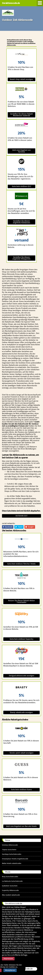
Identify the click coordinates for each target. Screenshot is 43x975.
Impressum (8, 959)
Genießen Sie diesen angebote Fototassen (21, 222)
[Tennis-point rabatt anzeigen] (21, 728)
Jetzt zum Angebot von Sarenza (21, 151)
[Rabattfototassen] (21, 196)
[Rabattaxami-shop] (21, 54)
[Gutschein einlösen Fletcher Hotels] (21, 539)
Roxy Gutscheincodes (10, 877)
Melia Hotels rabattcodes (11, 863)
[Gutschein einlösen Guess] (21, 765)
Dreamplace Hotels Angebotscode (15, 859)
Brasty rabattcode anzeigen (21, 712)
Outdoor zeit (21, 516)
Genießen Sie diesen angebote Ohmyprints (21, 258)
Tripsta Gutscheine (9, 850)
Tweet (20, 527)
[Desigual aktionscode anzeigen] (21, 651)
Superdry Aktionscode (10, 890)
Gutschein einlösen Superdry (21, 639)
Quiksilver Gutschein (10, 886)
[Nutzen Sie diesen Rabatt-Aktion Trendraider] (21, 575)
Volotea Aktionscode (10, 845)
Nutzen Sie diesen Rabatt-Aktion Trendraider (21, 601)
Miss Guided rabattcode (11, 895)
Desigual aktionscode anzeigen (21, 676)
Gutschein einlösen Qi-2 (21, 186)
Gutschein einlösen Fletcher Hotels (21, 564)
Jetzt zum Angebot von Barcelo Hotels (21, 826)
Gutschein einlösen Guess (21, 790)
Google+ (30, 527)
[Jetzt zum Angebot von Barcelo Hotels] (21, 801)
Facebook (8, 527)
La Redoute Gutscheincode (12, 881)
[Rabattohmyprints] (21, 232)
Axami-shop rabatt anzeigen (21, 79)
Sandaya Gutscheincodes (11, 854)
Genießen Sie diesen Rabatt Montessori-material (21, 115)
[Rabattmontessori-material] (21, 89)
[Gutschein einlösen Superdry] (21, 614)
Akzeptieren (10, 970)
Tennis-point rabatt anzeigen (21, 753)
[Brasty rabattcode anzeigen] (21, 687)
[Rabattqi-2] (21, 161)
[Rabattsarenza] (21, 125)
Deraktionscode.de (11, 3)
